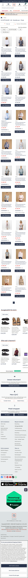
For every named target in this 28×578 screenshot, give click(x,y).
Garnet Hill (16, 536)
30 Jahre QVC (16, 10)
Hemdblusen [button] (5, 32)
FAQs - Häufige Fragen (19, 439)
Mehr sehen (5, 314)
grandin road (21, 536)
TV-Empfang (17, 467)
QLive (2, 432)
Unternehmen (18, 450)
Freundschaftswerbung (5, 457)
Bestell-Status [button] (20, 400)
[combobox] (12, 8)
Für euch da (3, 461)
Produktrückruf (4, 438)
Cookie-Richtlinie (13, 561)
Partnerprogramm (4, 459)
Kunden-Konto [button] (7, 400)
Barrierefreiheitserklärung (20, 457)
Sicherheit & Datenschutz (20, 437)
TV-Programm (4, 452)
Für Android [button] (21, 414)
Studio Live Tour (18, 469)
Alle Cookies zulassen (14, 565)
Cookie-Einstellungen (14, 575)
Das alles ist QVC (18, 452)
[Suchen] (25, 8)
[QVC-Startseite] (1, 18)
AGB (2, 529)
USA (7, 520)
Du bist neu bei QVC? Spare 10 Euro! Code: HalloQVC (13, 1)
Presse (2, 434)
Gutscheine (3, 454)
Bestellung (17, 423)
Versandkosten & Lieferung (20, 430)
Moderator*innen (18, 465)
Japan (20, 520)
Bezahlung (17, 432)
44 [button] (20, 29)
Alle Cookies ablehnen (14, 570)
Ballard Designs (6, 536)
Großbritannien (12, 520)
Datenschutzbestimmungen (12, 529)
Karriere (16, 462)
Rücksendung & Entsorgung (20, 434)
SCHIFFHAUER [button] (12, 29)
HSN (1, 536)
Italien (17, 520)
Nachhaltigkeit (18, 454)
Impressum (18, 531)
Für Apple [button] (7, 414)
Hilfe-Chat (3, 423)
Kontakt (2, 426)
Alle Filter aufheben (22, 27)
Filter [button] (8, 23)
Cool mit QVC (24, 10)
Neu (11, 10)
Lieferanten (3, 436)
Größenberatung (18, 428)
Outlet (16, 471)
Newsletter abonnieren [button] (14, 385)
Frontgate (12, 536)
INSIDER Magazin (4, 450)
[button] (3, 5)
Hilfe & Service (18, 441)
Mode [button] (3, 29)
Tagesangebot (5, 10)
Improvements (3, 538)
